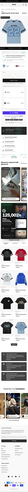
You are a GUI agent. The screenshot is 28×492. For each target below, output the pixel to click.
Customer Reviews (18, 448)
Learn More (8, 359)
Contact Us (3, 452)
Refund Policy (4, 465)
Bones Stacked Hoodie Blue (20, 290)
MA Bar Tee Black (5, 338)
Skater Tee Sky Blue (20, 338)
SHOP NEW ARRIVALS (14, 420)
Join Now (14, 440)
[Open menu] (2, 4)
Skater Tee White (5, 290)
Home (2, 9)
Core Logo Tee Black (6, 314)
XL (18, 75)
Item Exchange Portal (5, 456)
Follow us (24, 163)
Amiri (2, 11)
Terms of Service (4, 469)
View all (14, 344)
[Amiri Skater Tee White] (7, 279)
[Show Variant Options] (12, 261)
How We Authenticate (5, 454)
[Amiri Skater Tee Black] (7, 254)
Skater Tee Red (19, 265)
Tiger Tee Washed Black (21, 314)
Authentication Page (19, 452)
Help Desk (3, 450)
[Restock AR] (14, 4)
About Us (17, 450)
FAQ (2, 448)
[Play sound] (15, 169)
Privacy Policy (4, 471)
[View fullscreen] (18, 169)
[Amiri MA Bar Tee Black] (7, 328)
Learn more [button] (13, 117)
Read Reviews (7, 235)
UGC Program (17, 454)
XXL (23, 75)
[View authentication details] (25, 56)
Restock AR (15, 489)
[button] (14, 131)
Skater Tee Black (5, 265)
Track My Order (4, 458)
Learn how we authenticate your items (14, 57)
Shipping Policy (4, 467)
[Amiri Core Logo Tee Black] (7, 303)
